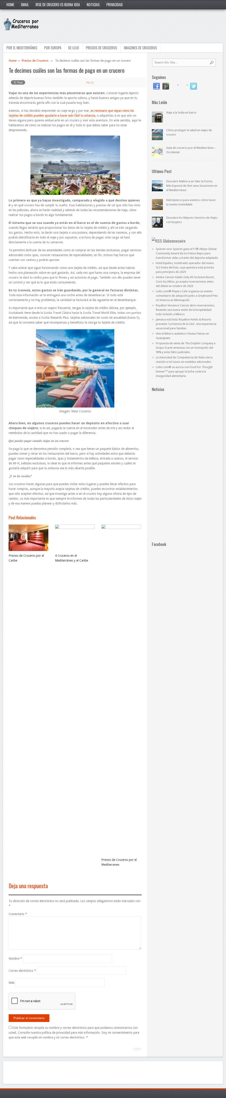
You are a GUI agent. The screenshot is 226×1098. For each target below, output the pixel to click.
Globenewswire (174, 241)
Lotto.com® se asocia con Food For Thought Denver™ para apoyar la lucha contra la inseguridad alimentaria (184, 371)
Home (10, 4)
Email (25, 4)
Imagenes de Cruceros (140, 47)
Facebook (156, 86)
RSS (184, 86)
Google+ (165, 86)
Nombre (15, 958)
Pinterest (175, 86)
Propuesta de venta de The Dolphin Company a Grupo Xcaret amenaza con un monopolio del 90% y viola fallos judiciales (185, 348)
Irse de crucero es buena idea (58, 4)
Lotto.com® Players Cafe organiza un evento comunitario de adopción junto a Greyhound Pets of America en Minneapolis (187, 296)
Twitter (193, 86)
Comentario (18, 914)
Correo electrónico (22, 970)
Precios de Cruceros (101, 47)
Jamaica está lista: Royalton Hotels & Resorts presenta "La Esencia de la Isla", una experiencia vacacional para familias (186, 324)
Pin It (90, 82)
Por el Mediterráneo (21, 47)
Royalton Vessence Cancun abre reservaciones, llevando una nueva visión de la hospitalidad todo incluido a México (185, 310)
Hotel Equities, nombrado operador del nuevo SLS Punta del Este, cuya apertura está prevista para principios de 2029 (185, 267)
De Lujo (73, 47)
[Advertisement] (142, 26)
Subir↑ (137, 1049)
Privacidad (114, 4)
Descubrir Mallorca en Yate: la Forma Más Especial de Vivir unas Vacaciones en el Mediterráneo (191, 186)
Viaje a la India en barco (181, 112)
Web (12, 982)
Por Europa (52, 47)
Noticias (93, 4)
